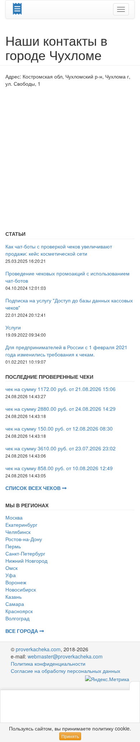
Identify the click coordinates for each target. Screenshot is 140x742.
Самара (14, 603)
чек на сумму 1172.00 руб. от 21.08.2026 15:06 (60, 388)
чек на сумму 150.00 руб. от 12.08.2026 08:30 (59, 428)
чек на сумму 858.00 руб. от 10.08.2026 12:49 (59, 468)
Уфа (10, 575)
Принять (70, 736)
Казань (13, 596)
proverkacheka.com (38, 649)
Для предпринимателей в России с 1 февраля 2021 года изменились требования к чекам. (66, 350)
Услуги (13, 327)
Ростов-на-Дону (23, 539)
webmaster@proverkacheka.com (65, 656)
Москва (14, 517)
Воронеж (15, 582)
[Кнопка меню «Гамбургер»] (121, 9)
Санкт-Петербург (25, 553)
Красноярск (19, 611)
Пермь (13, 546)
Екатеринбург (21, 524)
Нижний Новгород (26, 560)
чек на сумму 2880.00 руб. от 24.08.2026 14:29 (60, 408)
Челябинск (18, 531)
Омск (11, 567)
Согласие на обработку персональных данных (65, 670)
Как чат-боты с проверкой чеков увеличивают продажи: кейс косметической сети (58, 250)
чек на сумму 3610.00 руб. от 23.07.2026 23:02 (60, 448)
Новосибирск (20, 589)
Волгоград (17, 618)
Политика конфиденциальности (48, 663)
